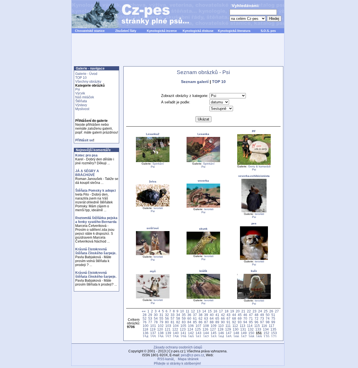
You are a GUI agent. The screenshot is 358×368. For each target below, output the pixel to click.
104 (176, 325)
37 (195, 315)
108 (206, 325)
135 (273, 329)
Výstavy (81, 105)
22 (249, 311)
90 (223, 322)
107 (198, 325)
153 (274, 333)
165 (229, 336)
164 (221, 336)
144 (206, 333)
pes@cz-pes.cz (192, 355)
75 (273, 318)
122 (175, 329)
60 (189, 318)
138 (161, 333)
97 (262, 322)
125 (198, 329)
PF (254, 131)
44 (234, 315)
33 (173, 315)
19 (232, 311)
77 (150, 322)
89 (217, 322)
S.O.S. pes (268, 30)
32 (167, 315)
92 (234, 322)
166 (236, 336)
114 (250, 325)
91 (228, 322)
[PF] (254, 163)
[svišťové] (152, 254)
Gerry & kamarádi (259, 166)
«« (144, 311)
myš (153, 271)
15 (210, 311)
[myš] (152, 297)
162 (206, 336)
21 (243, 311)
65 (217, 318)
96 (256, 322)
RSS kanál (165, 359)
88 (212, 322)
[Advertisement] (178, 52)
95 (251, 322)
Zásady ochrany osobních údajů (178, 347)
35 (184, 315)
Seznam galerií (195, 81)
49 (262, 315)
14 (204, 311)
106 (191, 325)
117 (271, 325)
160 (191, 336)
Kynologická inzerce (162, 30)
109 (213, 325)
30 (156, 315)
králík (203, 270)
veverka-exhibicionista (254, 175)
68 (234, 318)
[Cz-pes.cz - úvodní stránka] (127, 14)
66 (223, 318)
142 (191, 333)
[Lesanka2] (152, 161)
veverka (203, 180)
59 (184, 318)
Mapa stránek (188, 359)
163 (213, 336)
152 (266, 333)
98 (268, 322)
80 (167, 322)
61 (195, 318)
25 (266, 311)
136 (146, 333)
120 (160, 329)
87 (206, 322)
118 (145, 329)
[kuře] (254, 298)
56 (167, 318)
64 (212, 318)
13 (199, 311)
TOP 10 (81, 78)
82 (178, 322)
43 (228, 315)
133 (258, 329)
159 (183, 336)
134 (266, 329)
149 (244, 333)
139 (168, 333)
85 (195, 322)
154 (146, 336)
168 (251, 336)
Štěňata (81, 101)
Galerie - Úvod (86, 74)
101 (153, 325)
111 (228, 325)
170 (266, 336)
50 (268, 315)
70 (245, 318)
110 (221, 325)
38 (200, 315)
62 (200, 318)
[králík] (203, 297)
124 (190, 329)
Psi (77, 89)
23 (254, 311)
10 (182, 311)
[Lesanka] (203, 161)
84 (189, 322)
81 (173, 322)
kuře (254, 270)
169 (259, 336)
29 (150, 315)
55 (161, 318)
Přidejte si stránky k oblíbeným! (177, 363)
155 (153, 336)
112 (235, 325)
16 (215, 311)
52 (145, 318)
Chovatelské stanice (90, 30)
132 (251, 329)
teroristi (158, 208)
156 (161, 336)
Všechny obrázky (88, 82)
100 (146, 325)
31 (161, 315)
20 (238, 311)
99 (273, 322)
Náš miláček (84, 97)
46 (245, 315)
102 (161, 325)
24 (260, 311)
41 (217, 315)
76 (145, 322)
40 (212, 315)
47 (251, 315)
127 (213, 329)
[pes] (254, 258)
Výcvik (80, 93)
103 (168, 325)
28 (145, 315)
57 (173, 318)
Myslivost (82, 109)
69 (240, 318)
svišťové (153, 228)
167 (244, 336)
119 (153, 329)
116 (264, 325)
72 (256, 318)
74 (268, 318)
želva (152, 181)
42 (223, 315)
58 (178, 318)
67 (228, 318)
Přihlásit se (84, 140)
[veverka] (203, 206)
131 (243, 329)
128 (220, 329)
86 (200, 322)
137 (153, 333)
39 (206, 315)
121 (168, 329)
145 (213, 333)
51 (273, 315)
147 (229, 333)
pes (253, 223)
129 (228, 329)
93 (240, 322)
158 (176, 336)
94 (245, 322)
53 (150, 318)
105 (183, 325)
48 (256, 315)
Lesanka (203, 134)
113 (242, 325)
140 (176, 333)
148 (236, 333)
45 (240, 315)
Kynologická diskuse (198, 30)
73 (262, 318)
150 (251, 333)
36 (189, 315)
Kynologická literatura (234, 30)
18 (227, 311)
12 (193, 311)
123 (183, 329)
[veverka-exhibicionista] (254, 211)
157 (168, 336)
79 (161, 322)
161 (198, 336)
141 (183, 333)
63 (206, 318)
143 (198, 333)
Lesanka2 (152, 134)
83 (184, 322)
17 (221, 311)
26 (271, 311)
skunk (203, 228)
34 (178, 315)
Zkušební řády (125, 30)
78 (156, 322)
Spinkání (158, 163)
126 (205, 329)
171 (274, 336)
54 (156, 318)
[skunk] (203, 253)
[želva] (152, 205)
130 (236, 329)
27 (277, 311)
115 (257, 325)
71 (251, 318)
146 (221, 333)
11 (187, 311)
